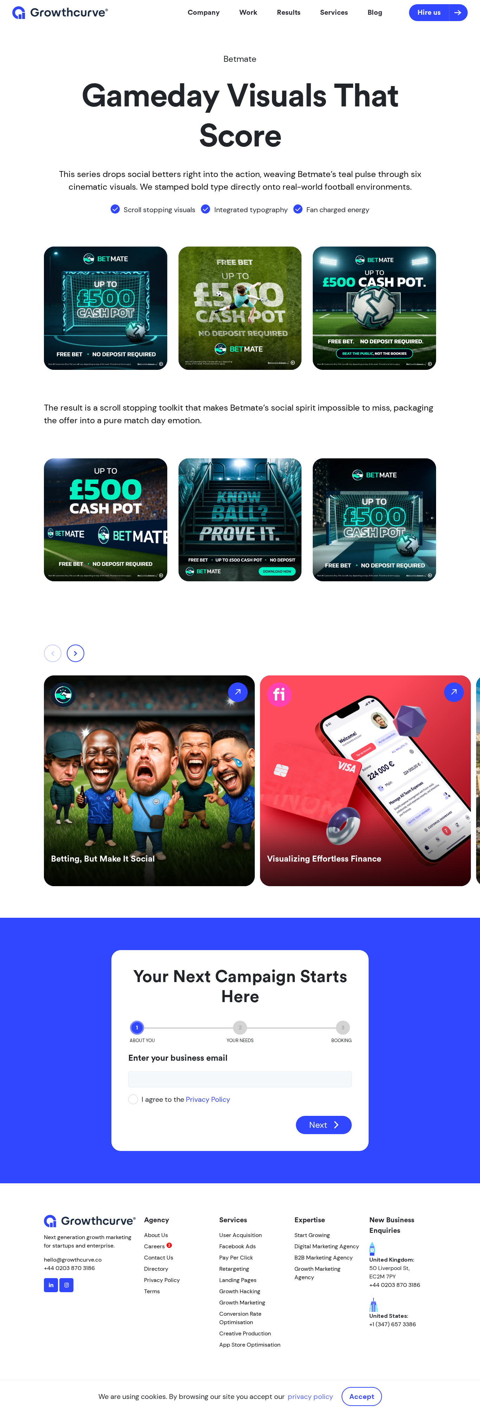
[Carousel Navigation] (64, 653)
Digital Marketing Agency (326, 1246)
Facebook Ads (237, 1246)
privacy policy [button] (310, 1396)
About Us (156, 1235)
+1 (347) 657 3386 (392, 1324)
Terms (152, 1291)
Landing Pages (238, 1280)
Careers (154, 1246)
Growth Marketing (242, 1302)
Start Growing (312, 1235)
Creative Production (245, 1333)
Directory (156, 1269)
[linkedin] (51, 1285)
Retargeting (234, 1269)
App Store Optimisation (249, 1344)
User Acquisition (240, 1235)
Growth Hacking (239, 1291)
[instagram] (66, 1285)
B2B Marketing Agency (323, 1257)
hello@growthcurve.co (73, 1259)
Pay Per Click (236, 1257)
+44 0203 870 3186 (69, 1268)
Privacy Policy (208, 1099)
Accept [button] (361, 1396)
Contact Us (158, 1257)
